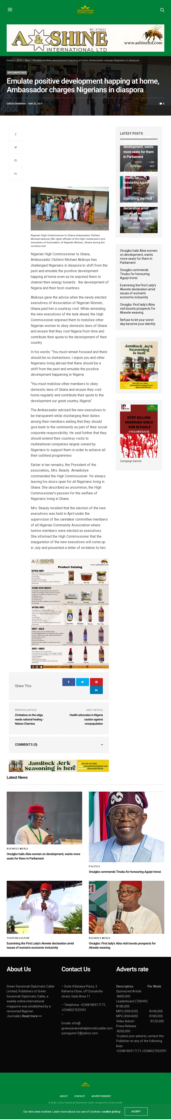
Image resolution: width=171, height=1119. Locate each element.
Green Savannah (16, 103)
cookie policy (111, 1111)
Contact (79, 1096)
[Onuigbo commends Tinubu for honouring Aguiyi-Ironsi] (126, 827)
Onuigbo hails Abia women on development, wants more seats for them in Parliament (138, 147)
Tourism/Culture (18, 938)
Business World (17, 849)
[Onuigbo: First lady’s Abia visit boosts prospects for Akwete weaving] (126, 907)
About (64, 1096)
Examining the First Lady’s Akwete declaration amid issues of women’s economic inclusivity (138, 208)
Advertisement (101, 1096)
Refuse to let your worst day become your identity (137, 322)
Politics (94, 866)
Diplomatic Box (17, 72)
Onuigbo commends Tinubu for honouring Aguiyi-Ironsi (135, 274)
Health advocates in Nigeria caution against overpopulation (86, 720)
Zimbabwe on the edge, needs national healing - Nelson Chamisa (29, 720)
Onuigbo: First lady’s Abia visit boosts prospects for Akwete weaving (137, 308)
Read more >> (32, 1016)
